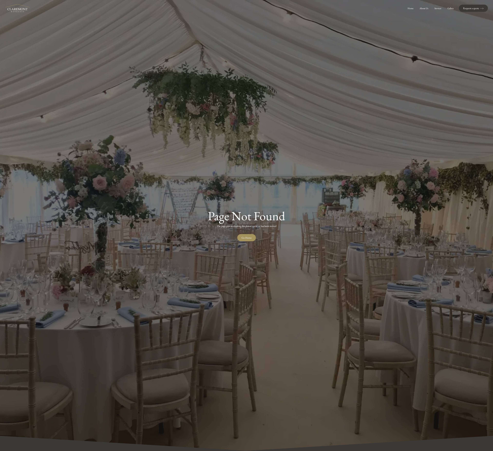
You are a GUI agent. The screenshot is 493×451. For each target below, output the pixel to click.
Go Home (246, 237)
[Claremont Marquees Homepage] (17, 8)
